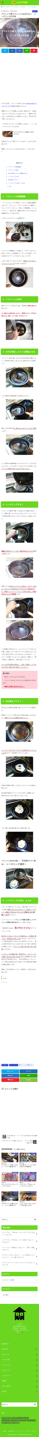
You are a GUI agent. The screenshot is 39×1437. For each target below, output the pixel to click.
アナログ (26, 1418)
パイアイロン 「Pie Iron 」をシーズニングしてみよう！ (18, 1233)
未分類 (4, 1391)
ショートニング (6, 1420)
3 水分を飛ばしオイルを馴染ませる (16, 173)
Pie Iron (13, 1418)
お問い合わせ (11, 1431)
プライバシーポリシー (30, 1431)
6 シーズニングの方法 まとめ (15, 183)
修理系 (4, 1381)
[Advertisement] (19, 79)
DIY (3, 1418)
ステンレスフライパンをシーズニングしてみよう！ (18, 1264)
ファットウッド (31, 1420)
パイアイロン (22, 1420)
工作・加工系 (6, 1386)
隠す (21, 163)
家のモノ (31, 1065)
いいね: (9, 186)
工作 (9, 1422)
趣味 (18, 1422)
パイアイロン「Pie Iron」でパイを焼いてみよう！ (18, 1241)
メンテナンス (14, 1065)
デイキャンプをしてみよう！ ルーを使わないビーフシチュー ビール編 (18, 1256)
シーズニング (14, 1420)
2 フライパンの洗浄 (12, 170)
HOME (4, 1431)
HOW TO (5, 1065)
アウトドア (23, 1065)
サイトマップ (20, 1431)
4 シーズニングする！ (13, 176)
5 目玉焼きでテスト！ (13, 180)
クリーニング (6, 1365)
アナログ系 (5, 1359)
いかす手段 (18, 1434)
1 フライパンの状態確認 (13, 167)
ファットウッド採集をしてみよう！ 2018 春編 (18, 1249)
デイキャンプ (6, 1370)
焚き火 (13, 1422)
